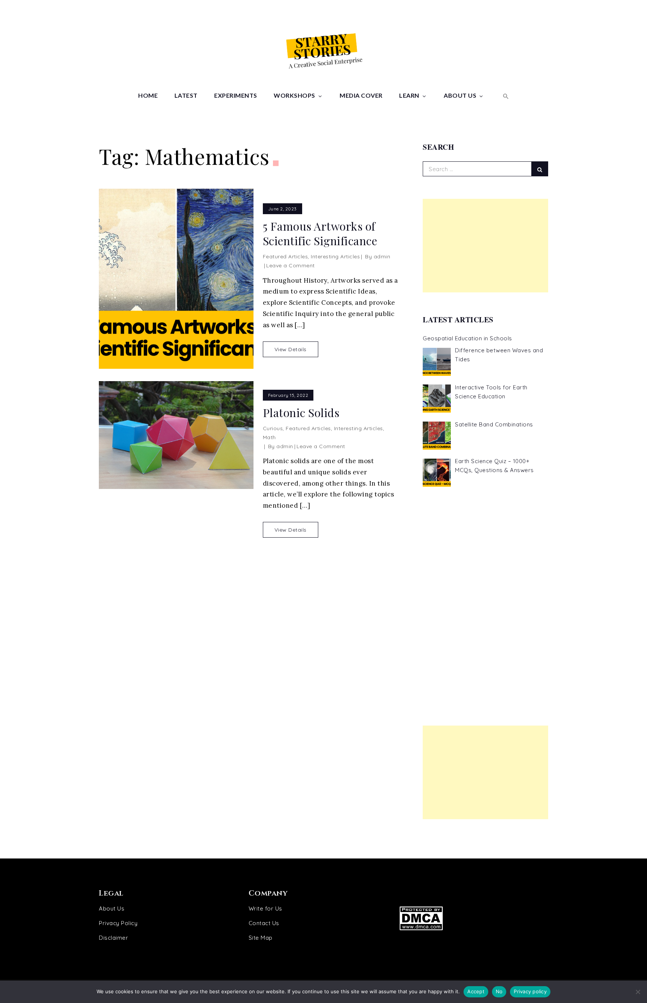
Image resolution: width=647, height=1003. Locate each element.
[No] (637, 992)
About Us (111, 908)
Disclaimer (113, 937)
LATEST (186, 95)
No (499, 991)
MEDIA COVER (361, 95)
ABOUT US (460, 95)
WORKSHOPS (294, 95)
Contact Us (264, 923)
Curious (273, 428)
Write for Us (265, 908)
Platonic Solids (301, 412)
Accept (476, 991)
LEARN (409, 95)
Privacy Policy (118, 923)
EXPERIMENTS (235, 95)
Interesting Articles (335, 256)
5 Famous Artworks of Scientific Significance (320, 233)
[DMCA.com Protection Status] (468, 918)
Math (269, 437)
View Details (290, 349)
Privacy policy (530, 991)
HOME (148, 95)
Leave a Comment (290, 265)
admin (382, 256)
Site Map (261, 937)
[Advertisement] (485, 245)
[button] (504, 95)
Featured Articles (285, 256)
